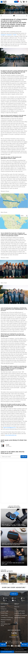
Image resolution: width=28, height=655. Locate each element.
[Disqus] (14, 482)
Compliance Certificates (7, 617)
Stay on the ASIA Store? (20, 651)
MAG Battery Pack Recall (5, 625)
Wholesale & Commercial (20, 615)
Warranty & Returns (6, 619)
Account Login (4, 611)
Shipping (3, 621)
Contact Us (3, 608)
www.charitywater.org (10, 435)
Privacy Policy (4, 613)
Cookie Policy (4, 615)
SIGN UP (23, 456)
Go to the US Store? (7, 651)
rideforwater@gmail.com (9, 427)
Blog (15, 608)
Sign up (3, 644)
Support (3, 606)
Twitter (15, 34)
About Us (16, 606)
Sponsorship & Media (19, 617)
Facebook (9, 34)
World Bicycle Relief (19, 613)
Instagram (3, 34)
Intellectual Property (19, 611)
